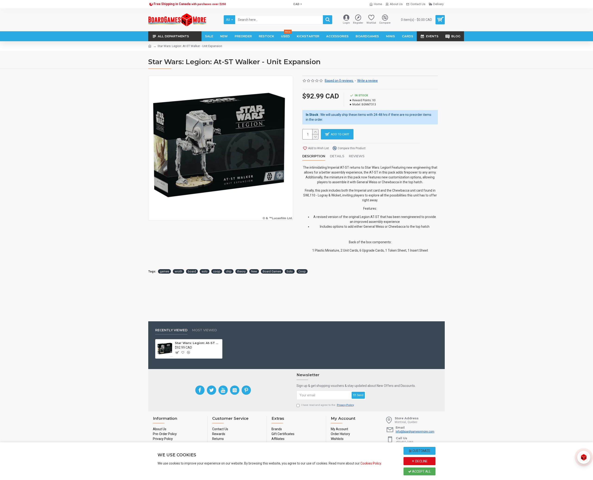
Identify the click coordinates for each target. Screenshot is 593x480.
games (164, 271)
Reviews (356, 156)
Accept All (421, 471)
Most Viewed (204, 330)
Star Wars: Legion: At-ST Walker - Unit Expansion (198, 343)
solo (205, 271)
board (192, 271)
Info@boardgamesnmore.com (415, 431)
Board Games (272, 271)
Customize (421, 451)
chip (229, 271)
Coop (302, 271)
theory (241, 271)
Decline (421, 461)
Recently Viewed (171, 330)
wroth (178, 271)
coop (216, 271)
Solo (290, 271)
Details (337, 156)
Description (313, 156)
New (254, 271)
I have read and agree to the (327, 405)
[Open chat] (583, 457)
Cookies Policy (370, 463)
